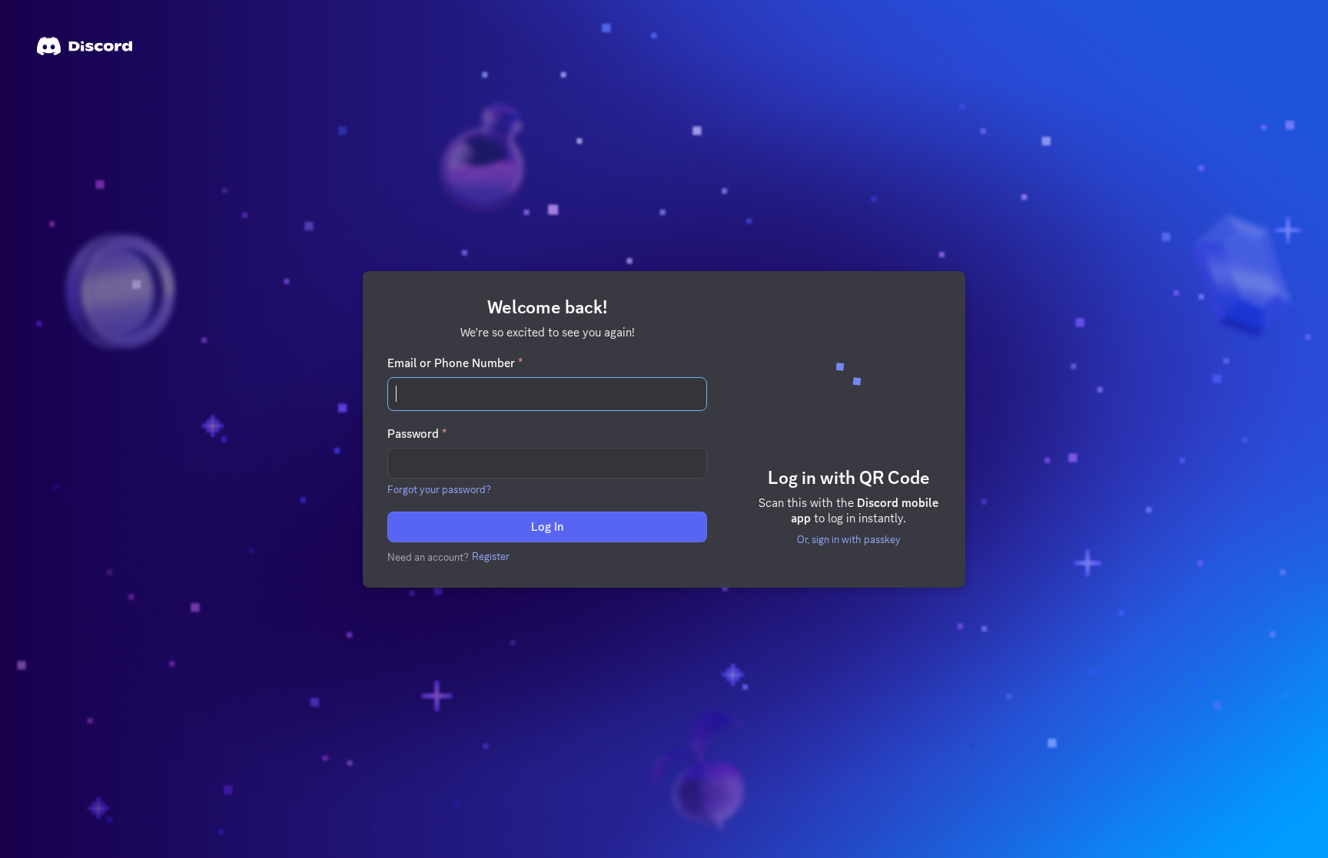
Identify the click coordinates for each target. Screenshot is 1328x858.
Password (417, 434)
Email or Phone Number (455, 363)
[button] (439, 489)
